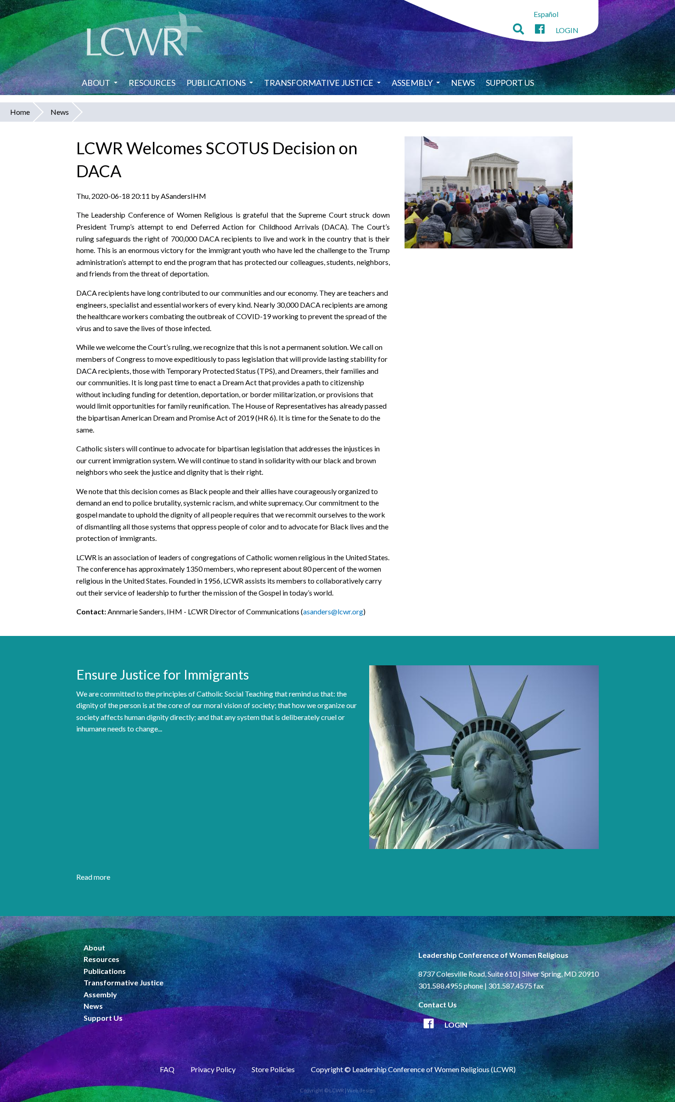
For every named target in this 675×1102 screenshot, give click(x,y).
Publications (216, 83)
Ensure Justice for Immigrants (162, 674)
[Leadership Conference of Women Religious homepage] (145, 35)
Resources (152, 83)
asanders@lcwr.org (333, 611)
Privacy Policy (213, 1069)
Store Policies (273, 1069)
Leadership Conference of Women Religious (493, 954)
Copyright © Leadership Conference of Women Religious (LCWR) (413, 1069)
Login (567, 30)
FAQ (167, 1069)
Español (546, 14)
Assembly (412, 83)
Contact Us (437, 1004)
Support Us (510, 83)
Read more (93, 876)
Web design (361, 1090)
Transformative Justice (318, 83)
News (463, 83)
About (96, 83)
